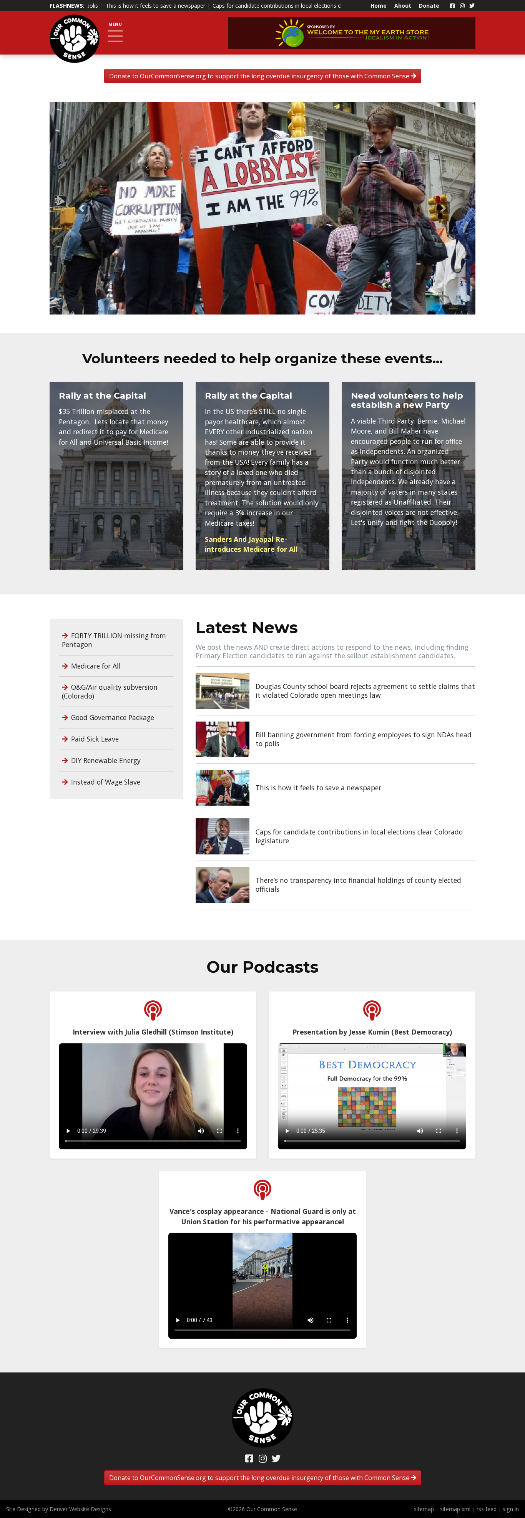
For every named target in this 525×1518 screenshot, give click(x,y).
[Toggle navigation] (115, 36)
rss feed (487, 1509)
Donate (429, 5)
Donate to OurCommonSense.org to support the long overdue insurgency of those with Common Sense (260, 76)
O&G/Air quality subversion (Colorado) (110, 691)
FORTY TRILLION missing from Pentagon (114, 640)
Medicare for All (95, 665)
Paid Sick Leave (94, 738)
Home (378, 5)
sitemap (424, 1509)
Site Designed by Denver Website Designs (58, 1509)
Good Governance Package (111, 717)
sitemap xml (455, 1509)
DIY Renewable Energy (105, 760)
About (402, 5)
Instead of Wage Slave (104, 781)
